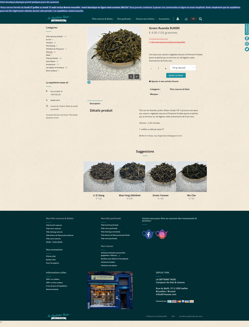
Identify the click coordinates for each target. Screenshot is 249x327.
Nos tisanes (107, 246)
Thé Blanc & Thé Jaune (55, 49)
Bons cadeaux (51, 70)
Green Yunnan (160, 195)
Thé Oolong (50, 46)
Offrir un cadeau (52, 279)
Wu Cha (191, 195)
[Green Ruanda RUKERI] (114, 28)
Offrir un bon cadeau (54, 282)
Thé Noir (49, 42)
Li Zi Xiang (98, 195)
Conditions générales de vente (190, 316)
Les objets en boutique (55, 67)
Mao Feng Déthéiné (129, 195)
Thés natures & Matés (102, 18)
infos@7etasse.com (166, 294)
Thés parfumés (124, 18)
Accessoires (164, 18)
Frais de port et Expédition (56, 286)
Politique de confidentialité (156, 316)
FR (193, 18)
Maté (48, 55)
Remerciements (52, 289)
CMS (173, 316)
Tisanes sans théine (145, 18)
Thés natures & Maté (179, 89)
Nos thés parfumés (111, 218)
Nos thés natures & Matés (59, 218)
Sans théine (50, 61)
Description (95, 103)
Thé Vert (49, 52)
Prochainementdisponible (100, 176)
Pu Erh (48, 39)
